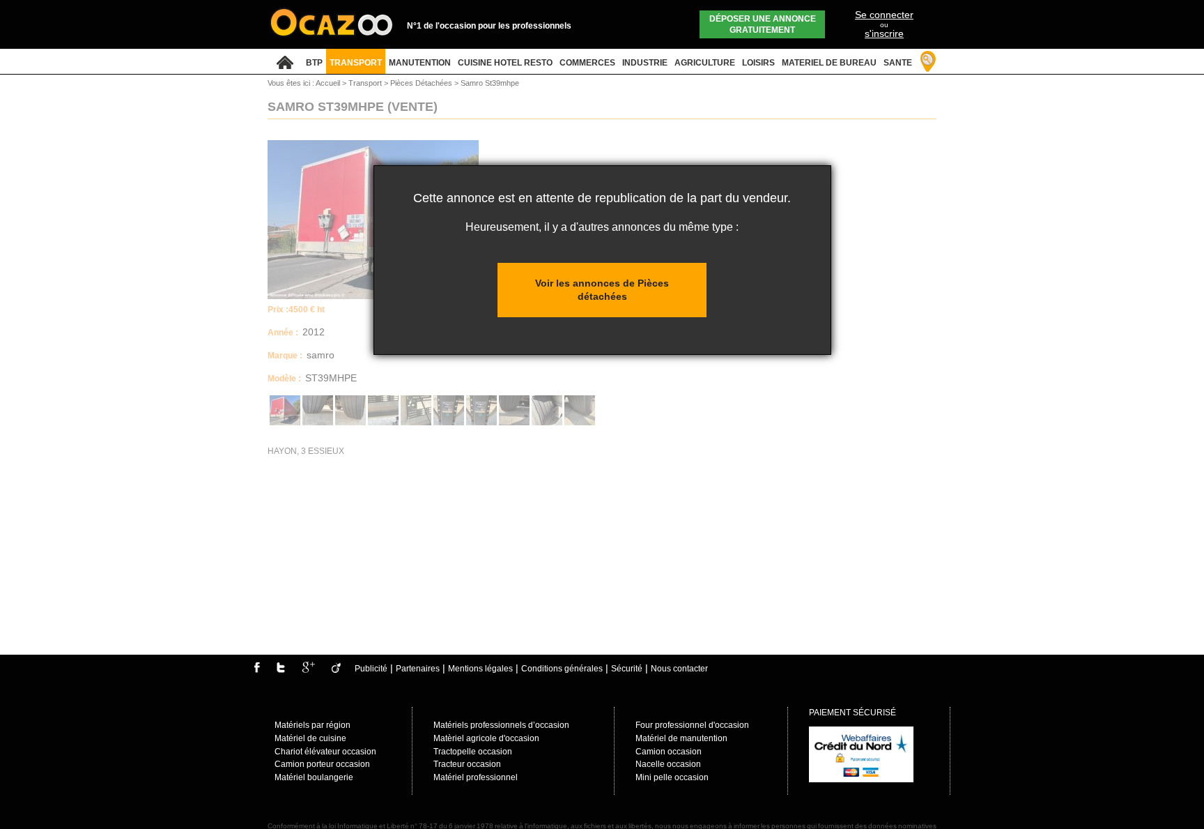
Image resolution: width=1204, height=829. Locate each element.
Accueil (328, 83)
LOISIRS (758, 63)
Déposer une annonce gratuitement (762, 24)
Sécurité (626, 669)
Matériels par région (312, 725)
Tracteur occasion (467, 764)
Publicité (371, 669)
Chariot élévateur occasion (325, 751)
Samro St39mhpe (490, 83)
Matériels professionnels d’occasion (501, 725)
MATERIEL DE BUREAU (829, 63)
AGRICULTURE (704, 63)
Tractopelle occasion (472, 751)
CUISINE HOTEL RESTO (505, 63)
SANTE (897, 63)
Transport (366, 83)
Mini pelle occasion (672, 777)
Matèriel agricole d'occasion (486, 738)
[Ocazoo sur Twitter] (281, 670)
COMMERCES (587, 63)
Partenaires (418, 669)
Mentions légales (480, 669)
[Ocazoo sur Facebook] (257, 670)
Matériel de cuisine (310, 738)
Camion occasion (668, 751)
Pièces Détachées (422, 83)
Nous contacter (679, 669)
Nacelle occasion (668, 764)
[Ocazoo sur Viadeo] (336, 670)
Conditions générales (562, 669)
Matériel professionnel (475, 777)
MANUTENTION (420, 63)
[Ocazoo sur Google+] (308, 670)
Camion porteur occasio (320, 764)
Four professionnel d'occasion (692, 725)
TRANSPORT (356, 63)
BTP (314, 63)
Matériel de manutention (681, 738)
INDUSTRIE (644, 63)
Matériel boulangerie (314, 777)
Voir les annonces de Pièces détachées (602, 289)
